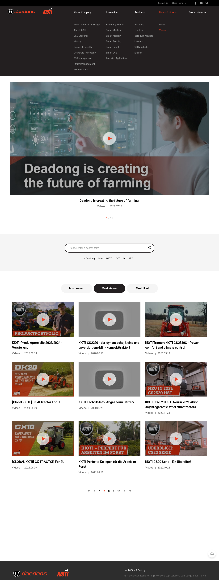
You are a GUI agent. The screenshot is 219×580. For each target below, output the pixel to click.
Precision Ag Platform (117, 58)
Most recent (76, 288)
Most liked (142, 288)
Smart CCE (111, 52)
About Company (83, 12)
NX (118, 258)
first (89, 491)
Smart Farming (113, 41)
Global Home (177, 3)
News (162, 24)
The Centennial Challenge (87, 24)
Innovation (112, 12)
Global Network (197, 12)
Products (140, 12)
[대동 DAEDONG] (30, 11)
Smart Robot (112, 47)
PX (131, 258)
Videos (162, 30)
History (77, 41)
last (130, 491)
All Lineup (139, 24)
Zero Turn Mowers (144, 36)
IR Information (81, 69)
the (101, 258)
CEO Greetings (81, 36)
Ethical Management (84, 64)
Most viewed (109, 288)
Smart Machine (114, 30)
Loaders (139, 41)
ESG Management (83, 58)
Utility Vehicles (142, 47)
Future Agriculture (115, 24)
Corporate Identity (83, 47)
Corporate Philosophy (85, 52)
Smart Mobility (113, 36)
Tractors (139, 30)
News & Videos (168, 12)
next (124, 491)
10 (118, 491)
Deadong (90, 258)
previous (94, 491)
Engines (139, 52)
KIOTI (109, 258)
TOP (212, 554)
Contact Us (163, 3)
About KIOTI (80, 30)
